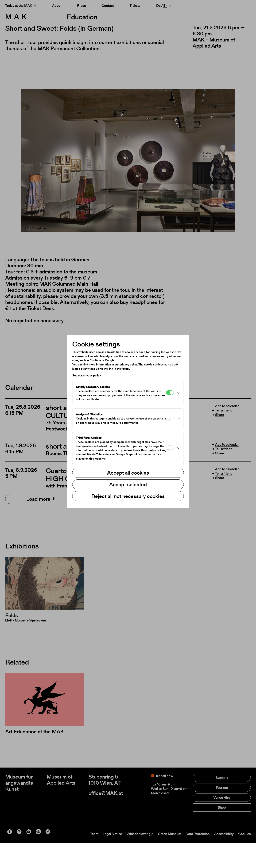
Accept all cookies (128, 472)
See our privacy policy (86, 375)
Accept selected (128, 484)
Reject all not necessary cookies (128, 496)
